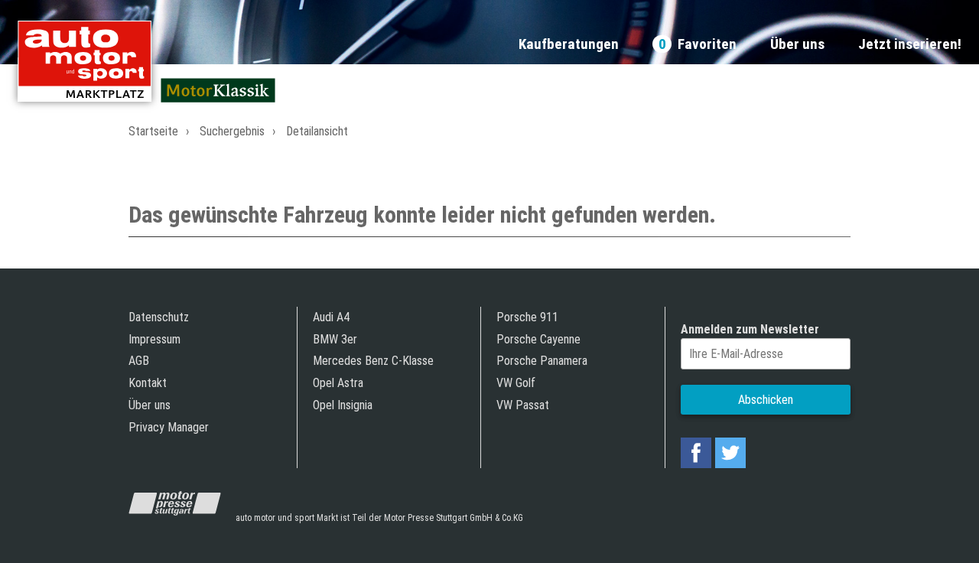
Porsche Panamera (541, 360)
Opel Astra (338, 383)
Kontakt (147, 383)
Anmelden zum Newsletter (750, 329)
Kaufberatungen (569, 45)
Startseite (153, 131)
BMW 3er (335, 339)
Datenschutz (158, 317)
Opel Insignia (342, 405)
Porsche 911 (527, 317)
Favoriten (698, 45)
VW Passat (522, 405)
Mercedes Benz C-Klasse (373, 360)
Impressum (154, 339)
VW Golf (515, 383)
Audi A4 (331, 317)
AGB (138, 360)
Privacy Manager (168, 427)
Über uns (797, 45)
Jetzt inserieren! (909, 45)
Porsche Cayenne (538, 339)
